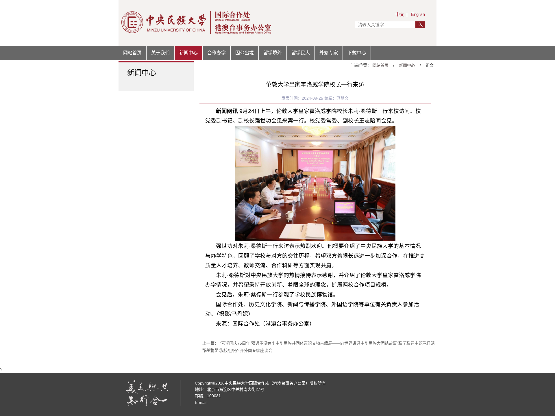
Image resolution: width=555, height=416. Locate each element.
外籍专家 (328, 52)
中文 (399, 14)
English (418, 14)
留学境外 (272, 52)
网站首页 (132, 52)
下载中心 (356, 52)
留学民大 (300, 52)
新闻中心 (188, 52)
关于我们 (160, 52)
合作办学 (216, 52)
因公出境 (244, 52)
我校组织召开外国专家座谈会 (246, 350)
